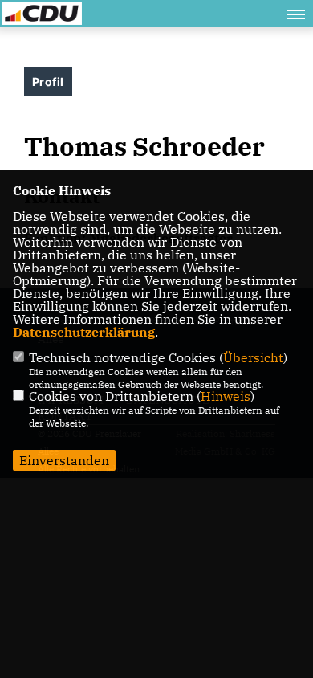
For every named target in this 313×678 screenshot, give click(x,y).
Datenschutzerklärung (84, 332)
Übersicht (253, 357)
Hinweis (225, 396)
